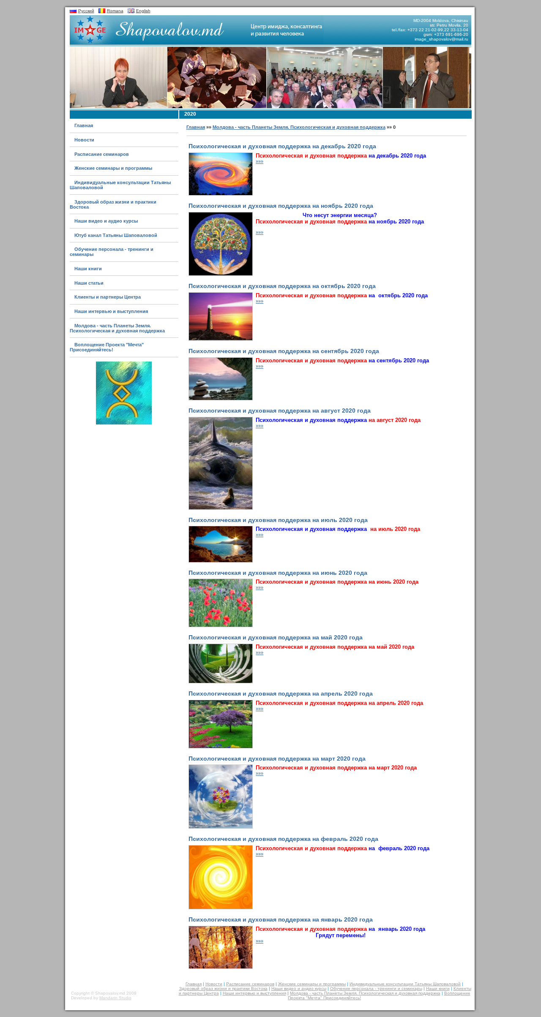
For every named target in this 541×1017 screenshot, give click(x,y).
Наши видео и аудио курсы (106, 220)
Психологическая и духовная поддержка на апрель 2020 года (281, 694)
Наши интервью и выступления (111, 311)
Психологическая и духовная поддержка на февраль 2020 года (283, 839)
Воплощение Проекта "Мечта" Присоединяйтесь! (107, 347)
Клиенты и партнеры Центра (107, 296)
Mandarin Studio (115, 997)
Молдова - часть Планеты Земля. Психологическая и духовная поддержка (117, 328)
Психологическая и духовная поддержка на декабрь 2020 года (282, 146)
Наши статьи (89, 283)
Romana (115, 10)
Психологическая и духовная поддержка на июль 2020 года (278, 520)
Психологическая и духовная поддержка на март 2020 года (277, 759)
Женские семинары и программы (113, 168)
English (143, 10)
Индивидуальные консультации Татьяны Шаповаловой (405, 984)
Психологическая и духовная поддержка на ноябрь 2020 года (281, 206)
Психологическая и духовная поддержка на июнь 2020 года (278, 573)
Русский (86, 10)
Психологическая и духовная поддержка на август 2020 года (280, 411)
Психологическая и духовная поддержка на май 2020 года (276, 637)
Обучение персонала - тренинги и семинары (376, 988)
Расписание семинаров (101, 154)
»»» (259, 161)
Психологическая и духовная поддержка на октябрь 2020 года (282, 286)
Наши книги (88, 268)
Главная (83, 125)
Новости (84, 139)
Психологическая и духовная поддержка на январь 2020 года (281, 919)
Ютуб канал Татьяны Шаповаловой (115, 235)
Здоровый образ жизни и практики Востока (223, 988)
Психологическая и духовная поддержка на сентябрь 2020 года (284, 351)
